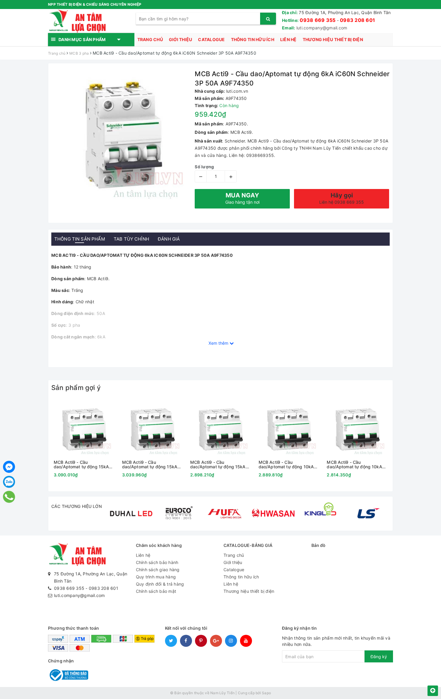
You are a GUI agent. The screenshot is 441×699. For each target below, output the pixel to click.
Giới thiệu (180, 39)
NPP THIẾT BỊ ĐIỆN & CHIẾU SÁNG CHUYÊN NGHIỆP (94, 4)
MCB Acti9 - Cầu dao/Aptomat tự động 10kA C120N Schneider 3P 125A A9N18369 (286, 464)
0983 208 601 (357, 20)
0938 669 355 (317, 20)
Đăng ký (378, 656)
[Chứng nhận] (68, 674)
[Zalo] (9, 482)
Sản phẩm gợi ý (75, 388)
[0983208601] (9, 497)
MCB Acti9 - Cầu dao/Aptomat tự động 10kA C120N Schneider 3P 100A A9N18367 (354, 464)
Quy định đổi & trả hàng (160, 583)
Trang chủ (150, 39)
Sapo (266, 693)
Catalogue (211, 39)
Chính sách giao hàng (158, 569)
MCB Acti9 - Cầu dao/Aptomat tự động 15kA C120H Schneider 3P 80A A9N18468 (217, 464)
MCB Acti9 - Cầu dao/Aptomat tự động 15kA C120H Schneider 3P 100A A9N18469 (149, 464)
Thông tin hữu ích (252, 39)
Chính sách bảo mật (156, 591)
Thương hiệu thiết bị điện (333, 39)
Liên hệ (288, 39)
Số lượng (204, 166)
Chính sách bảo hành (157, 562)
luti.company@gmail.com (321, 27)
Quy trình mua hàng (156, 576)
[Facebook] (9, 467)
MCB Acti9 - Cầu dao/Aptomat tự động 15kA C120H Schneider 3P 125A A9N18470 (81, 464)
